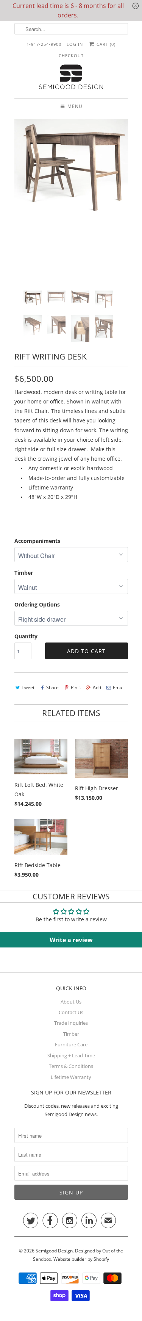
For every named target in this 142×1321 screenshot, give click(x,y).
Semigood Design (54, 1251)
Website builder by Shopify (81, 1259)
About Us (71, 1001)
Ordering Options (37, 604)
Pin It (76, 687)
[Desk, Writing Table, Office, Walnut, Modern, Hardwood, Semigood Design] (71, 170)
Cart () (105, 44)
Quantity (25, 636)
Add (97, 687)
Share (52, 687)
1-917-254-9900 (44, 44)
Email (119, 687)
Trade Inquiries (71, 1022)
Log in (75, 44)
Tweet (28, 687)
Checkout (71, 55)
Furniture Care (71, 1044)
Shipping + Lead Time (71, 1055)
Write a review (71, 940)
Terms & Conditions (71, 1066)
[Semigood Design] (71, 78)
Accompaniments (37, 540)
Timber (23, 572)
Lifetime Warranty (71, 1077)
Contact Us (71, 1012)
